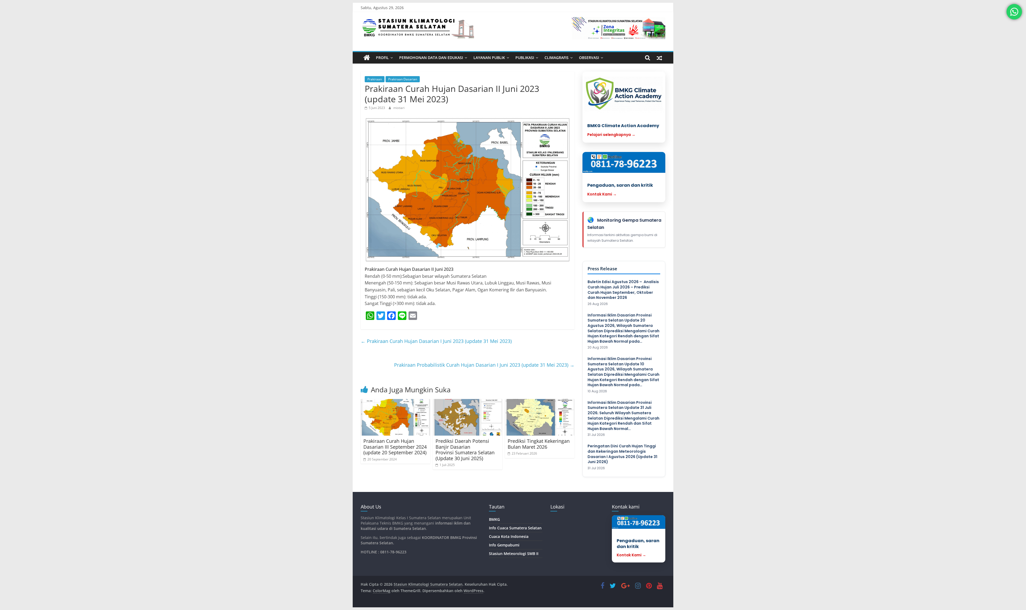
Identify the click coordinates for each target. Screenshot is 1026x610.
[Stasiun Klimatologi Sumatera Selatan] (367, 57)
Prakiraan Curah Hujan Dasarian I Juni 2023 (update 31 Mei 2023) (436, 341)
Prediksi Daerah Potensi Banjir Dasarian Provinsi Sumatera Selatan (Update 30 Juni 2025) (465, 450)
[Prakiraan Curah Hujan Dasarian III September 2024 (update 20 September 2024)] (395, 417)
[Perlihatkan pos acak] (659, 57)
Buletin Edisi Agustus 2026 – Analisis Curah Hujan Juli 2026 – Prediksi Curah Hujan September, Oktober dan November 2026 (623, 289)
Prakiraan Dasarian (402, 79)
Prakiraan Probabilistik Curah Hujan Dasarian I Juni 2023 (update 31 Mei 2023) (484, 365)
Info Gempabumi (504, 545)
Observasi (589, 57)
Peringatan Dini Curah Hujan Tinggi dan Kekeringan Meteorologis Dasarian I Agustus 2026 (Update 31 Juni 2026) (622, 454)
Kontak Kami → (602, 194)
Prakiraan (374, 79)
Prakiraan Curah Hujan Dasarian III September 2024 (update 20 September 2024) (395, 447)
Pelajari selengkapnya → (611, 134)
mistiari (399, 107)
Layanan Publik (489, 57)
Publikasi (524, 57)
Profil (382, 57)
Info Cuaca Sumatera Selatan (515, 527)
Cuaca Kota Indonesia (508, 536)
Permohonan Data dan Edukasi (431, 57)
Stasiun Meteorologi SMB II (513, 553)
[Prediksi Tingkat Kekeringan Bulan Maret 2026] (539, 417)
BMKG (494, 519)
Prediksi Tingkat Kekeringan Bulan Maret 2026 (539, 444)
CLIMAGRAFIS (557, 57)
